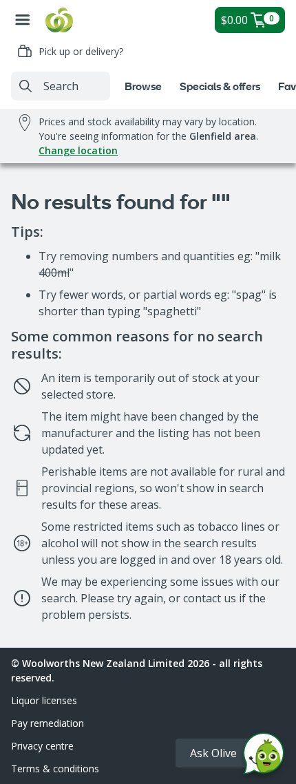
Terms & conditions (55, 768)
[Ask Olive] (263, 757)
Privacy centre (42, 745)
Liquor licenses (44, 700)
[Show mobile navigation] (22, 20)
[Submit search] (25, 86)
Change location (78, 150)
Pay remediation (47, 723)
